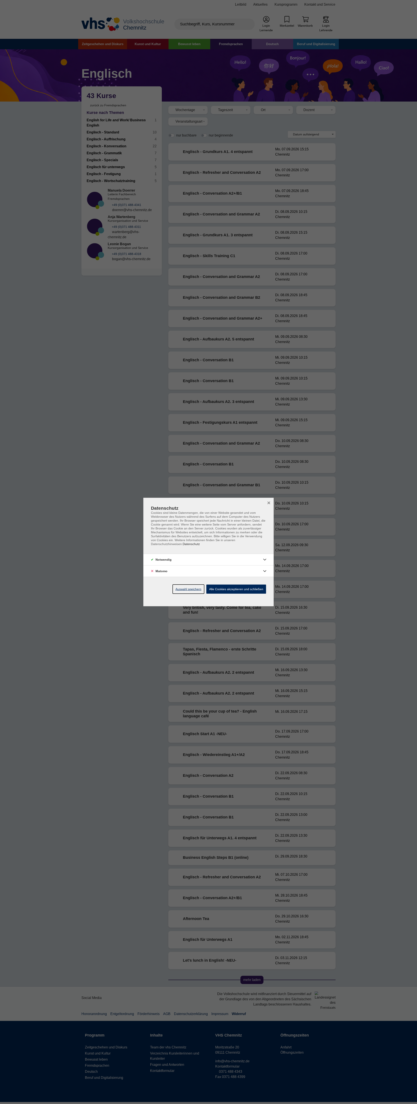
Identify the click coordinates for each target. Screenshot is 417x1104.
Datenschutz (191, 544)
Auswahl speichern (188, 589)
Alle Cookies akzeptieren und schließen (236, 589)
